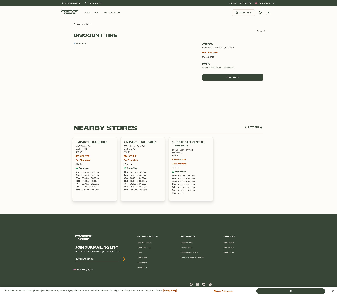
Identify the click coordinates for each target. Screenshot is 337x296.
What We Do (229, 253)
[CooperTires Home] (69, 12)
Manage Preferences (223, 291)
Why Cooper (229, 243)
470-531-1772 (82, 156)
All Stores (252, 127)
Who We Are (229, 248)
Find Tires (246, 12)
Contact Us (142, 268)
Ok (290, 291)
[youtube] (203, 284)
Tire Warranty (186, 248)
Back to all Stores (84, 24)
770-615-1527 (208, 57)
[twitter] (210, 284)
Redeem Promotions (189, 253)
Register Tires (186, 243)
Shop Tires (232, 77)
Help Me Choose (144, 243)
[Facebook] (191, 284)
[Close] (333, 291)
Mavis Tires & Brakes (92, 142)
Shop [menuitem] (97, 12)
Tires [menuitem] (87, 12)
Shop (139, 253)
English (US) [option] (264, 3)
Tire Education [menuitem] (112, 12)
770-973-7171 (130, 156)
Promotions (142, 258)
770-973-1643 (179, 159)
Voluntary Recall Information (192, 258)
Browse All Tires (143, 248)
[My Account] (268, 12)
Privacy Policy (170, 290)
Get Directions (210, 52)
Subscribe (122, 259)
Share (259, 31)
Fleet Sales (142, 263)
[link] (93, 3)
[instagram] (197, 284)
